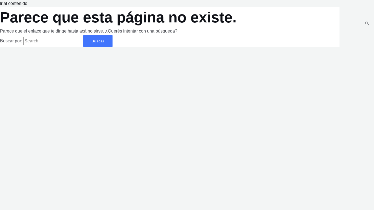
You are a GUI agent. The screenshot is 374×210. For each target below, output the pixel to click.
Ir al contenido (13, 3)
